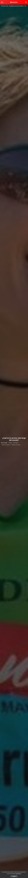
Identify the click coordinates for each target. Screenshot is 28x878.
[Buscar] (26, 2)
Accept (14, 876)
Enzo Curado (4, 442)
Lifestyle (10, 442)
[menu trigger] (2, 2)
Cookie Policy (18, 873)
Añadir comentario (6, 444)
